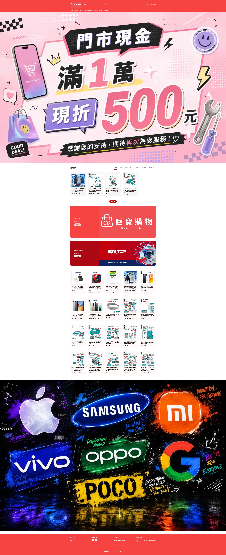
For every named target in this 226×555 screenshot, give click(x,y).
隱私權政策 (106, 10)
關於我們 (100, 10)
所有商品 (76, 10)
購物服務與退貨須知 (88, 10)
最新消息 (81, 10)
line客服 (77, 224)
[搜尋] (104, 5)
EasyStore (121, 551)
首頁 (72, 10)
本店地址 (95, 10)
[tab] (115, 168)
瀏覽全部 (113, 201)
